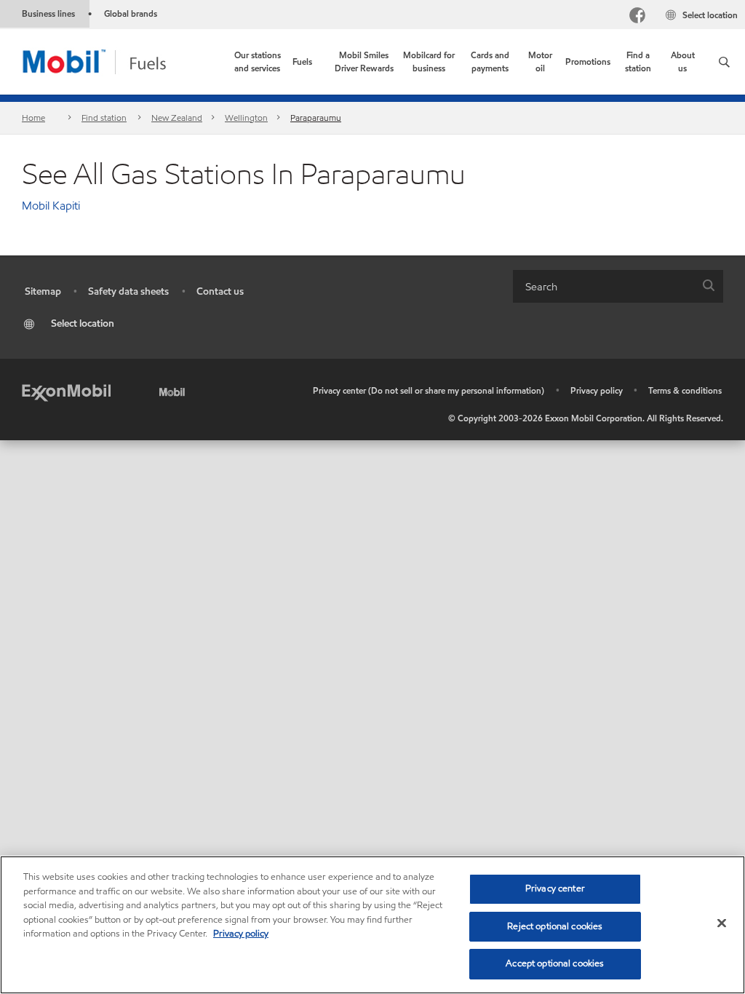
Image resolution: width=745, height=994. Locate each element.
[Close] (722, 923)
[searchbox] (603, 286)
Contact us (220, 291)
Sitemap (43, 291)
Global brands (130, 13)
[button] (724, 62)
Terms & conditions (685, 390)
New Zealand (176, 117)
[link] (257, 62)
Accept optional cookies (555, 963)
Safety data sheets (128, 291)
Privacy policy (596, 390)
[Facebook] (637, 17)
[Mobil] (174, 390)
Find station (104, 117)
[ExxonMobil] (66, 390)
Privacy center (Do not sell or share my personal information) (428, 390)
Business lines (48, 13)
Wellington (246, 117)
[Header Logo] (117, 60)
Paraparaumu (315, 117)
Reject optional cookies (554, 926)
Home (33, 117)
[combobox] (618, 286)
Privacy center (555, 888)
